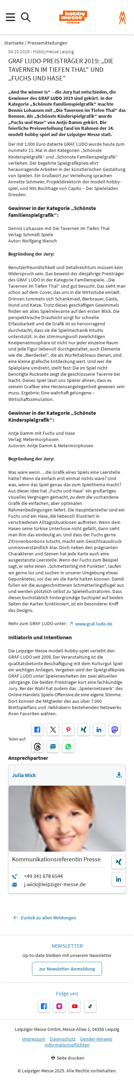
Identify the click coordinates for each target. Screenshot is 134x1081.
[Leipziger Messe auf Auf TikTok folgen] (90, 1006)
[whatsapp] (68, 746)
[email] (53, 746)
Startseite (14, 43)
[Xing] (118, 862)
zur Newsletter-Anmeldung (67, 969)
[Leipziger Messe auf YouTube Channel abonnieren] (75, 1006)
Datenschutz (63, 1039)
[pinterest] (68, 730)
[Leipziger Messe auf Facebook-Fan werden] (44, 1006)
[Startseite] (73, 17)
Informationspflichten (67, 1045)
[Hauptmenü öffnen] (10, 17)
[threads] (37, 746)
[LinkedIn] (118, 879)
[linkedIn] (99, 730)
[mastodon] (115, 730)
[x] (53, 730)
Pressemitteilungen (47, 43)
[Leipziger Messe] (122, 17)
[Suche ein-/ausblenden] (26, 17)
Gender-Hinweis (96, 1039)
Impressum (33, 1039)
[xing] (84, 730)
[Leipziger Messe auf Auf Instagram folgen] (59, 1006)
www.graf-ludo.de (93, 624)
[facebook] (37, 730)
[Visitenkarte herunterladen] (119, 775)
